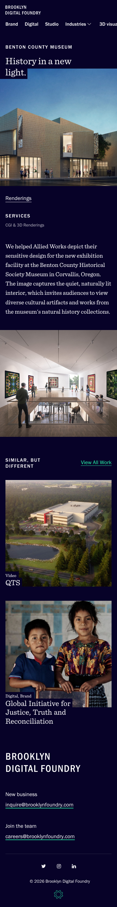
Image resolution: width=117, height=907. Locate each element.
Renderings (18, 198)
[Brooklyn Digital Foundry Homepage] (23, 9)
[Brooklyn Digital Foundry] (43, 763)
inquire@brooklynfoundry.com (39, 804)
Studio (52, 24)
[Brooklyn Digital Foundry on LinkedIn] (74, 866)
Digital (31, 24)
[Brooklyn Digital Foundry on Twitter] (43, 866)
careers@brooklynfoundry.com (40, 836)
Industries (75, 24)
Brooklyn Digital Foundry (67, 881)
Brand (11, 24)
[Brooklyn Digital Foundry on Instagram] (59, 866)
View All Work (96, 462)
